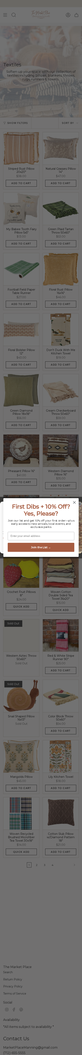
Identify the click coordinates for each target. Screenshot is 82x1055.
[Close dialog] (74, 502)
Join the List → (41, 547)
